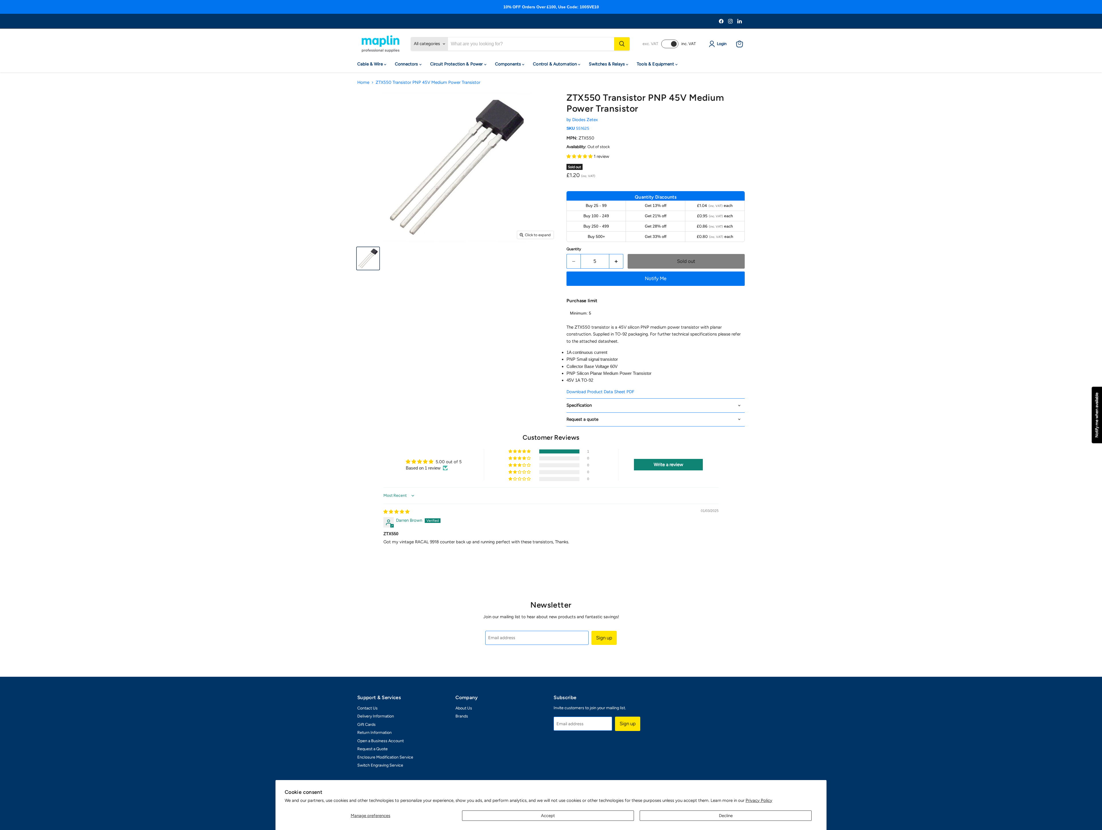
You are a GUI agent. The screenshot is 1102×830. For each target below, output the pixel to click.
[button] (580, 156)
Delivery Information (375, 716)
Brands (461, 716)
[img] (396, 511)
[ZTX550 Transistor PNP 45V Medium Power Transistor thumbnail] (368, 258)
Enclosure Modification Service (385, 757)
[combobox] (531, 44)
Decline (726, 815)
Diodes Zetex (585, 119)
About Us (463, 708)
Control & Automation (555, 64)
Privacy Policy (759, 800)
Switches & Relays (607, 64)
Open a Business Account (380, 740)
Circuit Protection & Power (457, 64)
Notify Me (655, 278)
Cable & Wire (370, 64)
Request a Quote (372, 748)
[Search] (622, 44)
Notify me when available (1096, 415)
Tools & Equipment (656, 64)
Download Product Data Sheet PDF (600, 391)
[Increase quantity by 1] (616, 261)
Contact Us (367, 708)
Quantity (573, 249)
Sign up (604, 638)
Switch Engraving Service (380, 765)
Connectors (407, 64)
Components (508, 64)
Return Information (374, 732)
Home (363, 82)
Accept (548, 815)
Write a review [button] (668, 464)
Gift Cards (366, 724)
